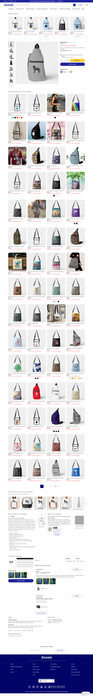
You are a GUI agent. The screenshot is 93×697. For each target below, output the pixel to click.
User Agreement (49, 691)
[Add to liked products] (56, 43)
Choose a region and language (44, 678)
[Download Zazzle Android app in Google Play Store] (61, 686)
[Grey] (61, 72)
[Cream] (67, 72)
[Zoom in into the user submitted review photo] (11, 575)
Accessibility (65, 691)
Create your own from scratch (42, 527)
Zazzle (5, 1)
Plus (15, 1)
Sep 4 (63, 56)
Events (11, 1)
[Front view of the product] (37, 63)
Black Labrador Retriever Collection (16, 494)
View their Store (56, 532)
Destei (71, 50)
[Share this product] (53, 43)
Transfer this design (79, 525)
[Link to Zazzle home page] (9, 4)
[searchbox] (45, 5)
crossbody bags (11, 636)
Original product (44, 588)
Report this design (79, 528)
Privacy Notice (55, 691)
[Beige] (64, 72)
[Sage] (71, 72)
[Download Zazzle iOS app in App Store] (52, 686)
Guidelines (60, 691)
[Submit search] (74, 5)
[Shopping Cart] (86, 4)
